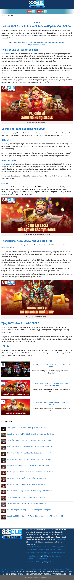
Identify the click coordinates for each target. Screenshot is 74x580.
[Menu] (2, 4)
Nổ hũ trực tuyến (7, 164)
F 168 (45, 562)
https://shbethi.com (54, 556)
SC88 (51, 553)
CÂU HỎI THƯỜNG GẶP (64, 569)
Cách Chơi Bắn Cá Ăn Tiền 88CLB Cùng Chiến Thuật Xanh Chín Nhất (30, 434)
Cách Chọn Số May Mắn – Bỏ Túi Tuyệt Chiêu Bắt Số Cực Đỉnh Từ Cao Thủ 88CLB (35, 516)
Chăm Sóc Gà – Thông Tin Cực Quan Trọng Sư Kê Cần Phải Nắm (29, 459)
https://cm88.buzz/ (34, 547)
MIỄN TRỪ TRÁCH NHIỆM (46, 569)
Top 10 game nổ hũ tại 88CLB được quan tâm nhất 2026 (51, 366)
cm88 (46, 549)
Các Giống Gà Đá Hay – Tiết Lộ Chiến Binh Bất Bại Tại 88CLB (28, 466)
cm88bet (62, 547)
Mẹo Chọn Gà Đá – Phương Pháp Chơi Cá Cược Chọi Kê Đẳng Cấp (29, 453)
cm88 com (46, 547)
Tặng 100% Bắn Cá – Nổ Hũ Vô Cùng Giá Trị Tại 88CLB (26, 497)
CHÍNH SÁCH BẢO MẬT (29, 569)
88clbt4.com (61, 539)
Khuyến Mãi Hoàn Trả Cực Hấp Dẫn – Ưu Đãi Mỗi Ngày (26, 484)
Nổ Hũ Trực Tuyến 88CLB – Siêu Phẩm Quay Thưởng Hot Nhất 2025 (51, 385)
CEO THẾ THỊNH (7, 572)
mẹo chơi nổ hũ (6, 247)
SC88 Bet (31, 553)
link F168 (31, 562)
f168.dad (51, 562)
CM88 (30, 549)
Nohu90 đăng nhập (58, 42)
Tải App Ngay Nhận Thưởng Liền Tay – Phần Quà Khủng (26, 503)
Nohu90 (13, 42)
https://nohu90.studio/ (36, 42)
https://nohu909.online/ (36, 45)
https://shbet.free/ (34, 556)
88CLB (27, 35)
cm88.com (54, 547)
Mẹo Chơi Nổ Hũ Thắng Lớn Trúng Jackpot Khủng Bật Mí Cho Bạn (29, 491)
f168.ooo (39, 562)
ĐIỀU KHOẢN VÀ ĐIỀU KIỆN (10, 569)
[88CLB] (37, 4)
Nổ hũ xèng (5, 144)
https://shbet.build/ (40, 558)
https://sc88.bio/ (59, 553)
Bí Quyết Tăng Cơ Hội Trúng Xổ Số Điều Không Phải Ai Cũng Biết (29, 510)
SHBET (3, 15)
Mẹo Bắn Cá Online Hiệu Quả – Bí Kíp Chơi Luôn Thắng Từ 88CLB (29, 440)
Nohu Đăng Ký (22, 42)
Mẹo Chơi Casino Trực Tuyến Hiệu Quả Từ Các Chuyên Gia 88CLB (29, 447)
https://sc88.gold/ (42, 553)
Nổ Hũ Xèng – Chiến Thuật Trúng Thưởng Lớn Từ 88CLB (51, 403)
